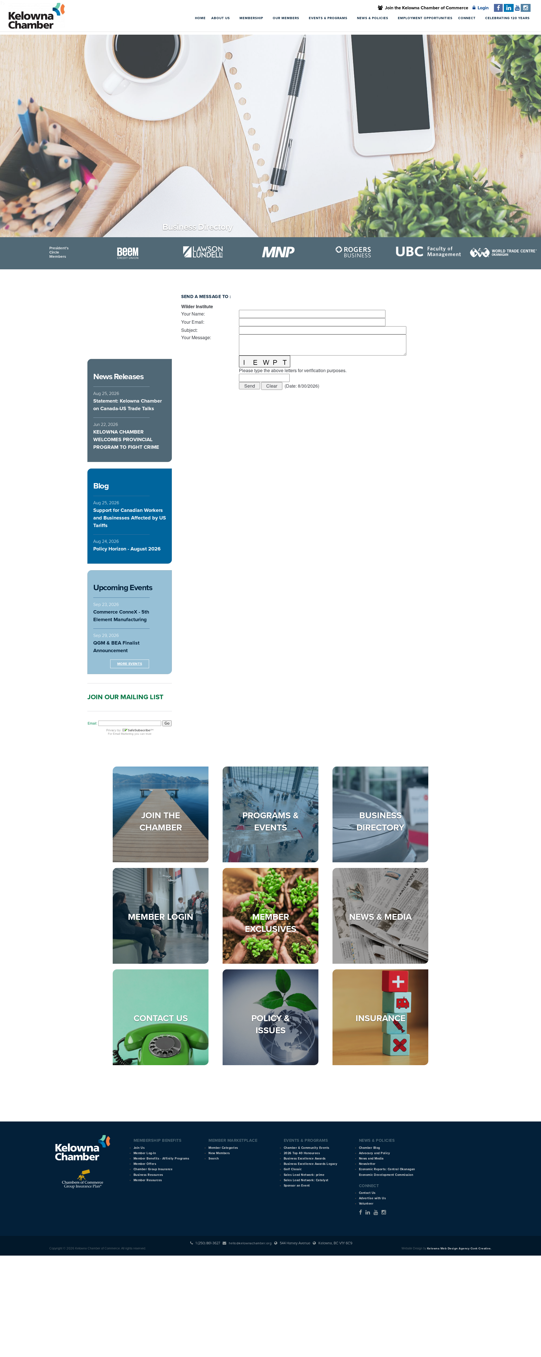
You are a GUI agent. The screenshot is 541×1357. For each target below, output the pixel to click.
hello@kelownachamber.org (250, 1243)
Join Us (139, 1148)
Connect (467, 18)
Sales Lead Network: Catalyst (306, 1180)
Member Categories (223, 1148)
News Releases (118, 376)
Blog (100, 486)
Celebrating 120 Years (507, 18)
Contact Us (161, 1018)
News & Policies (373, 18)
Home (200, 18)
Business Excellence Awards (305, 1158)
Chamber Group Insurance (153, 1169)
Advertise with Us (372, 1198)
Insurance (380, 1018)
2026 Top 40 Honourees (302, 1153)
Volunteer (366, 1203)
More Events (129, 664)
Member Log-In (145, 1153)
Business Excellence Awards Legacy (311, 1164)
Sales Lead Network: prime (304, 1175)
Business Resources (148, 1175)
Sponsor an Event (297, 1185)
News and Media (371, 1158)
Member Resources (148, 1180)
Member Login (160, 917)
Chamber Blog (369, 1148)
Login (482, 8)
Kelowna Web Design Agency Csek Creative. (459, 1248)
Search (214, 1158)
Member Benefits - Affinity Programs (161, 1158)
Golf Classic (293, 1169)
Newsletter (367, 1164)
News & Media (380, 917)
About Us (221, 18)
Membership (252, 18)
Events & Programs (329, 18)
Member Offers (145, 1164)
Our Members (286, 18)
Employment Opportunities (425, 18)
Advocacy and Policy (374, 1153)
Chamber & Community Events (306, 1148)
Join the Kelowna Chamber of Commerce (425, 8)
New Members (219, 1153)
